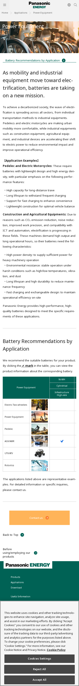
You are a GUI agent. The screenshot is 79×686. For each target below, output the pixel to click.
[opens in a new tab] (62, 441)
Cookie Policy (56, 650)
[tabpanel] (39, 37)
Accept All (39, 680)
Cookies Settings (39, 658)
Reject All (39, 669)
